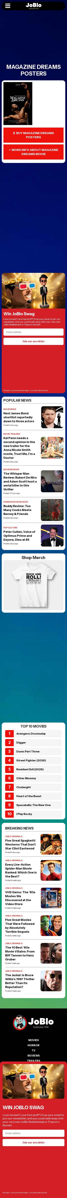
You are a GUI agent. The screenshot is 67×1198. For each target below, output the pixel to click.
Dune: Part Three (28, 751)
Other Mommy (26, 778)
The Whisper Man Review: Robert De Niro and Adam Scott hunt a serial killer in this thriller (20, 481)
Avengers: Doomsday (31, 733)
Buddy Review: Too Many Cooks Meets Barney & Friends (17, 510)
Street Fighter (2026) (31, 760)
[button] (7, 6)
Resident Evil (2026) (30, 769)
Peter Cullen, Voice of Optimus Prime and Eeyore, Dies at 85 (19, 535)
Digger (21, 742)
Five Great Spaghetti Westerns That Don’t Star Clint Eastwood (20, 844)
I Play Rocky (24, 814)
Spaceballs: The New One (33, 805)
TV (33, 1050)
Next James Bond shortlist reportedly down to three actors (18, 417)
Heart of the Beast (28, 796)
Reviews (33, 1055)
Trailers (33, 1060)
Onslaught (23, 787)
